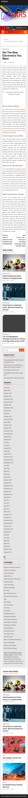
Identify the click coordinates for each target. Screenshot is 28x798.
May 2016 (6, 540)
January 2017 (7, 517)
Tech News (7, 608)
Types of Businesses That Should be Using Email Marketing (7, 240)
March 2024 (7, 422)
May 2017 (6, 506)
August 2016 (7, 532)
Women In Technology (10, 645)
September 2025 (8, 408)
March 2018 (7, 477)
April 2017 (6, 509)
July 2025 (6, 413)
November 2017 (8, 488)
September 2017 (8, 494)
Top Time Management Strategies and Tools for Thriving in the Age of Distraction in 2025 (14, 338)
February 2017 (8, 514)
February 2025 (8, 416)
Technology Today (9, 634)
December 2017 (8, 486)
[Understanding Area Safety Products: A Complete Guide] (14, 263)
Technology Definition (10, 616)
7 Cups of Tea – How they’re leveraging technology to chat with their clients (20, 241)
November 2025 (8, 402)
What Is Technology (9, 642)
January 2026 (7, 396)
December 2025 (8, 399)
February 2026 (8, 393)
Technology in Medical (10, 625)
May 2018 (6, 471)
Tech (5, 599)
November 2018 (8, 460)
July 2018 (6, 465)
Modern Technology (9, 587)
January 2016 (7, 552)
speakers (22, 109)
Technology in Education (10, 622)
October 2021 (7, 439)
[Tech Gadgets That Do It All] (14, 745)
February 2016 (8, 549)
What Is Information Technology (12, 639)
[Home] (3, 32)
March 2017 (7, 512)
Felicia (5, 62)
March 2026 (7, 390)
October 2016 (7, 526)
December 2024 (8, 419)
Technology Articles (9, 613)
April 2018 (6, 474)
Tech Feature (7, 602)
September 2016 (8, 529)
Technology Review (9, 631)
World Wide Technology (10, 648)
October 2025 (7, 405)
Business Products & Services (12, 567)
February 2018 (8, 480)
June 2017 (7, 503)
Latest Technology (9, 584)
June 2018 (7, 468)
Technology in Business (10, 619)
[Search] (23, 32)
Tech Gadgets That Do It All (11, 370)
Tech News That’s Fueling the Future (13, 378)
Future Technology (9, 573)
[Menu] (6, 32)
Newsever (16, 796)
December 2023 (8, 431)
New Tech (6, 590)
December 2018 (8, 457)
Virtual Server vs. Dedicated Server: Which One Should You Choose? (13, 307)
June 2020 (7, 451)
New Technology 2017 (10, 593)
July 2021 (6, 442)
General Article (5, 49)
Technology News (9, 628)
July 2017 (6, 500)
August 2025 (7, 410)
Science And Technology (10, 596)
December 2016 (8, 520)
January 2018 (7, 483)
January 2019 (7, 454)
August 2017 (7, 497)
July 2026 (6, 387)
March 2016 (7, 546)
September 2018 (8, 462)
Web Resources (8, 636)
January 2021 (7, 448)
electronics (19, 169)
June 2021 (7, 445)
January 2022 (7, 436)
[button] (6, 32)
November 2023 (8, 434)
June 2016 (7, 538)
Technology (7, 611)
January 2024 (7, 428)
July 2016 (6, 535)
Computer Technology (10, 570)
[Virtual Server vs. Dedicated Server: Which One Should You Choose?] (14, 292)
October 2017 (7, 491)
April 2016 (6, 543)
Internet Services (8, 582)
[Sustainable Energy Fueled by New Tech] (14, 771)
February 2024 (8, 425)
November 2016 (8, 523)
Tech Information (8, 605)
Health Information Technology (12, 579)
